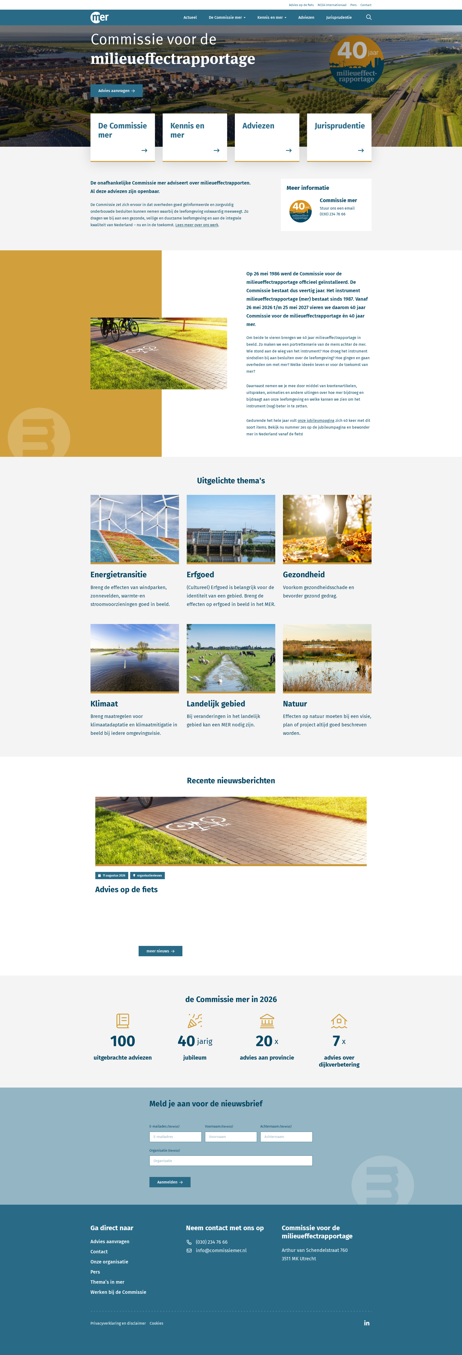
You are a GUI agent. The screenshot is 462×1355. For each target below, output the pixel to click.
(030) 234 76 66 (338, 214)
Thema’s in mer (107, 1282)
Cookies (156, 1323)
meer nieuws (158, 951)
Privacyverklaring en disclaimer (118, 1323)
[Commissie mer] (99, 17)
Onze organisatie (109, 1262)
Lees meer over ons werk (196, 225)
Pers (95, 1272)
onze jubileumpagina (316, 420)
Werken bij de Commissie (118, 1292)
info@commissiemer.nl (221, 1250)
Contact (99, 1252)
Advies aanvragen (113, 90)
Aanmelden (167, 1182)
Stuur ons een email (338, 208)
